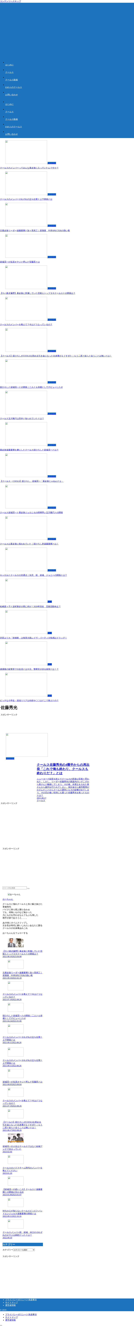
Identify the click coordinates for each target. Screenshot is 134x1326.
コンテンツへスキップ (10, 1)
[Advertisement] (46, 722)
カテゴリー (8, 1250)
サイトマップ (11, 1302)
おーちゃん (8, 899)
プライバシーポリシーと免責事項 (21, 1300)
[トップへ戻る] (1, 1325)
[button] (28, 888)
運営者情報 (10, 1305)
